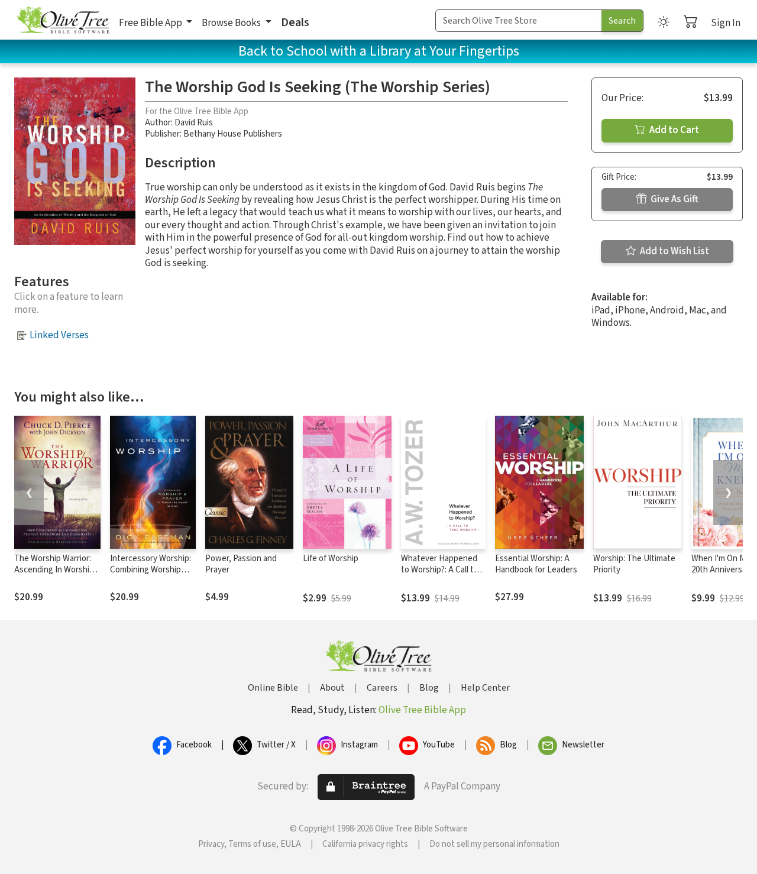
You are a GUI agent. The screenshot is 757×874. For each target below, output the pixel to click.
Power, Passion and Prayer (241, 564)
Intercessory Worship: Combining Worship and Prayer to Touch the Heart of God (150, 575)
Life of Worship (330, 558)
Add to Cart (673, 130)
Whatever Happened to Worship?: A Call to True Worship (439, 569)
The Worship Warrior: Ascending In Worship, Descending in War (55, 569)
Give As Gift (673, 199)
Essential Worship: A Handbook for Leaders (536, 564)
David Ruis (193, 122)
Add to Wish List (673, 251)
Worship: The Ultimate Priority (634, 564)
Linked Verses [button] (59, 335)
